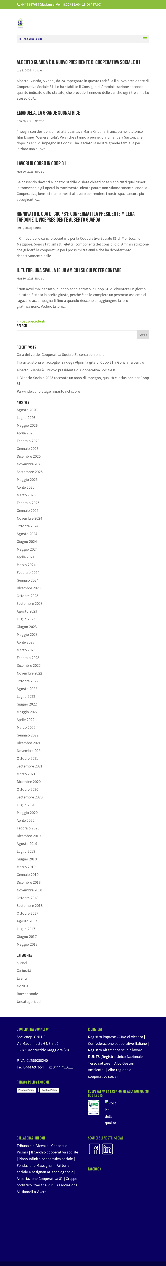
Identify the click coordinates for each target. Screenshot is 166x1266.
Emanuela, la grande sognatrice (48, 113)
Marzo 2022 (26, 727)
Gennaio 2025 (27, 510)
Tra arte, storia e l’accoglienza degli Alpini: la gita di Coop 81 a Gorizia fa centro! (81, 362)
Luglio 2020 (26, 804)
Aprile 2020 (25, 820)
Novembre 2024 (29, 518)
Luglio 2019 (26, 851)
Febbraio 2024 (28, 572)
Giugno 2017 (27, 936)
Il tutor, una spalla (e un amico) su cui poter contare (69, 270)
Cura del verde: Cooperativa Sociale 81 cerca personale (60, 354)
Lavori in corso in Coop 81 (41, 163)
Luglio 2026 (26, 417)
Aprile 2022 (25, 719)
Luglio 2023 (26, 618)
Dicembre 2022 (29, 665)
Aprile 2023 (25, 642)
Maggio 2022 (27, 711)
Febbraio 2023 (28, 657)
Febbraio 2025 (28, 502)
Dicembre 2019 (29, 835)
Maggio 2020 (27, 812)
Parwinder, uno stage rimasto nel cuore (48, 391)
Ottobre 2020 (27, 789)
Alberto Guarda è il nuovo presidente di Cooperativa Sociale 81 (78, 62)
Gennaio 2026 (27, 448)
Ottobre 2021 (27, 758)
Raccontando (27, 993)
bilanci (22, 962)
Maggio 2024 (27, 549)
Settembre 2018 (30, 905)
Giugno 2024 (27, 541)
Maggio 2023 (27, 634)
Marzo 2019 (26, 866)
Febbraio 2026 (28, 440)
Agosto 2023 (27, 611)
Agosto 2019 (27, 843)
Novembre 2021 (29, 750)
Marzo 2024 (26, 564)
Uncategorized (29, 1001)
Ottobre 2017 (27, 913)
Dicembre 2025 (29, 456)
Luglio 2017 (26, 928)
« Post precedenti (31, 321)
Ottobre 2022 (27, 680)
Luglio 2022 (26, 696)
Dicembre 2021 (29, 742)
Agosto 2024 (27, 533)
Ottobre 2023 (27, 595)
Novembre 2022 (29, 673)
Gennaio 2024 (27, 580)
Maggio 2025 (27, 479)
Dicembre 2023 (29, 587)
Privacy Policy (26, 1090)
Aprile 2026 (25, 433)
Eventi (22, 978)
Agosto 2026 (27, 409)
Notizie (37, 70)
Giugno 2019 (27, 859)
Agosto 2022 (27, 688)
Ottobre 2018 (27, 897)
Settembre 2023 (30, 603)
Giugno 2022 (27, 704)
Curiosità (24, 970)
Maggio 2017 (27, 944)
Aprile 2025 (25, 487)
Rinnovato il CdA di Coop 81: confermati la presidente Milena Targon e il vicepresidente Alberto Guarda (76, 217)
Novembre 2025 (29, 464)
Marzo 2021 (26, 773)
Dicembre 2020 (29, 781)
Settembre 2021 (30, 766)
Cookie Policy (49, 1090)
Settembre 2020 (30, 797)
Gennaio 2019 (27, 874)
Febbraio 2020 (28, 828)
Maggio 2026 (27, 425)
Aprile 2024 (25, 556)
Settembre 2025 (30, 471)
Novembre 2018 (29, 890)
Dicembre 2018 (29, 882)
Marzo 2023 (26, 649)
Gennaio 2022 (27, 735)
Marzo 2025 (26, 495)
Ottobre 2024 (27, 525)
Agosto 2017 (27, 921)
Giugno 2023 (27, 626)
